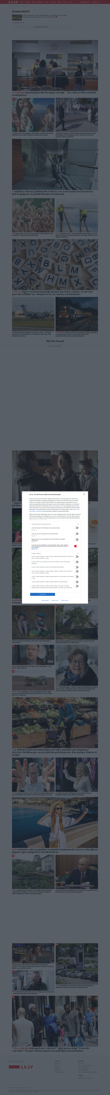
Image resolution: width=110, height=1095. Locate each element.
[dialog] (55, 547)
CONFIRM (42, 594)
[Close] (84, 494)
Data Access (55, 600)
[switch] (76, 528)
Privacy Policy (64, 600)
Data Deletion (45, 600)
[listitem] (55, 524)
